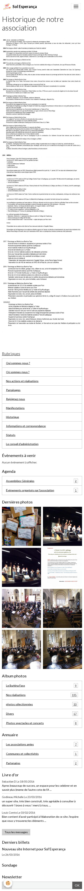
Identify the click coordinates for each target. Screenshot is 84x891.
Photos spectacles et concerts (41, 723)
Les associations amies (41, 744)
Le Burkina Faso (41, 685)
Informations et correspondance (26, 426)
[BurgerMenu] (76, 6)
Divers (41, 713)
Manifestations (15, 408)
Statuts (10, 435)
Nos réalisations (41, 695)
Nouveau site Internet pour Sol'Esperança (33, 849)
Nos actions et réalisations (22, 381)
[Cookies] (8, 883)
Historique (12, 417)
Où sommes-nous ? (17, 372)
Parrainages (13, 390)
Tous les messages (16, 832)
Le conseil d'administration (22, 444)
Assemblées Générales (41, 481)
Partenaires (41, 763)
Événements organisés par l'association (41, 490)
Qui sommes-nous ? (18, 363)
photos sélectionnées (41, 704)
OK (77, 885)
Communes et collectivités (41, 754)
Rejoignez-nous (15, 399)
